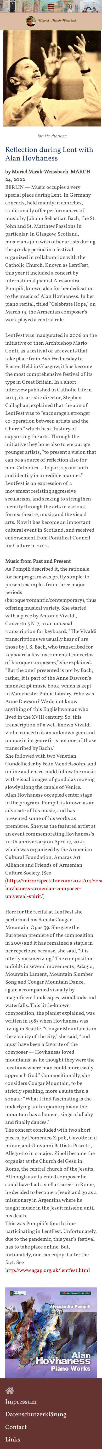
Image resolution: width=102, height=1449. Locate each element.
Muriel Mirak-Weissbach (57, 20)
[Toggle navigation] (51, 6)
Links (12, 1439)
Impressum (21, 1402)
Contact (16, 1427)
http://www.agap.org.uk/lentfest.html (47, 1270)
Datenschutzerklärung (35, 1414)
